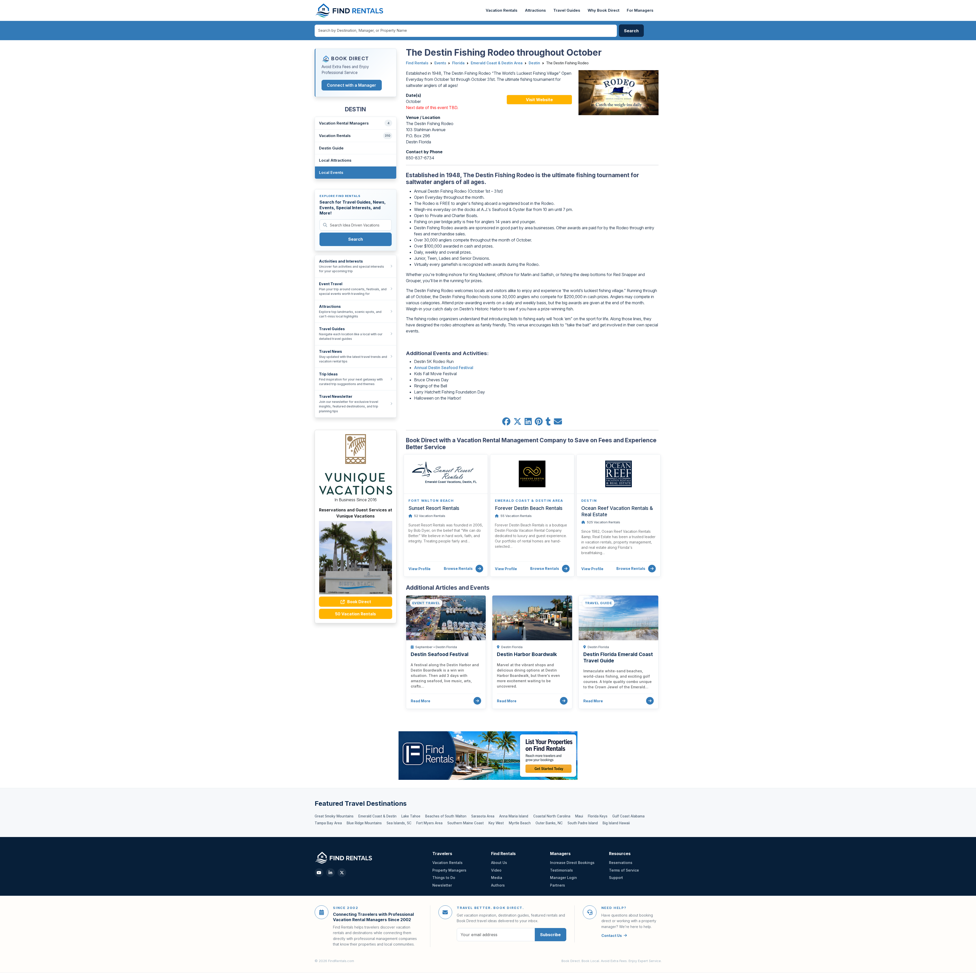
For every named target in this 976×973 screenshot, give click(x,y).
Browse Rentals (459, 568)
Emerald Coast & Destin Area (497, 63)
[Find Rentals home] (350, 10)
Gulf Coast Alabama (628, 816)
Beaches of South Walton (445, 816)
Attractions (535, 10)
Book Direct (358, 601)
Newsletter (442, 885)
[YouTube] (319, 872)
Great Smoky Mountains (334, 816)
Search (355, 239)
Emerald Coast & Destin (377, 816)
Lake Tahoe (410, 816)
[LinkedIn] (330, 872)
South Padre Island (583, 823)
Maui (579, 816)
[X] (342, 872)
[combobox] (466, 31)
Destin (534, 63)
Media (496, 877)
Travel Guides (566, 10)
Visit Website (539, 99)
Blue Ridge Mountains (364, 823)
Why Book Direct (603, 10)
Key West (496, 823)
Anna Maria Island (513, 816)
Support (616, 877)
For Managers (640, 10)
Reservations (620, 862)
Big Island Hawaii (616, 823)
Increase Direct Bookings (572, 862)
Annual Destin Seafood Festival (443, 367)
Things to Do (443, 877)
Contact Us (611, 935)
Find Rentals (417, 63)
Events (440, 63)
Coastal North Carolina (551, 816)
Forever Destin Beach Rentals (528, 508)
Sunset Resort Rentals (433, 508)
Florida (458, 63)
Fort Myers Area (429, 823)
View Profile (419, 569)
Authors (498, 885)
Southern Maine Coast (465, 823)
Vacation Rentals (501, 10)
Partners (557, 885)
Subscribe (550, 934)
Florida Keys (597, 816)
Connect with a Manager (351, 85)
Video (496, 870)
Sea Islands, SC (399, 823)
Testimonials (561, 870)
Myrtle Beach (520, 823)
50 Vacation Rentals (355, 613)
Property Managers (449, 870)
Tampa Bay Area (328, 823)
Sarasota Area (482, 816)
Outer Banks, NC (549, 823)
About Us (499, 862)
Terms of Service (624, 870)
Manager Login (563, 877)
